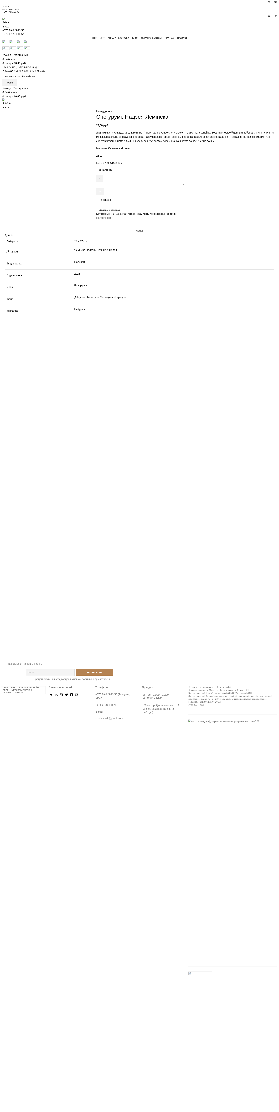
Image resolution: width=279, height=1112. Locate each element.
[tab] (139, 231)
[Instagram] (61, 695)
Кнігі (145, 213)
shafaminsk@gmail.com (109, 718)
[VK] (56, 695)
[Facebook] (71, 695)
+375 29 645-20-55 (10, 9)
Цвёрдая (79, 309)
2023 (77, 273)
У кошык (106, 200)
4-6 (112, 213)
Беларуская (81, 285)
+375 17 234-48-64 (10, 12)
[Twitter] (66, 695)
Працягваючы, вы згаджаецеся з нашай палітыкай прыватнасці (71, 679)
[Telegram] (51, 695)
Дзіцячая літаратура (128, 213)
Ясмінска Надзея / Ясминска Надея (95, 250)
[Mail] (77, 695)
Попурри (79, 262)
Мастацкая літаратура (163, 213)
